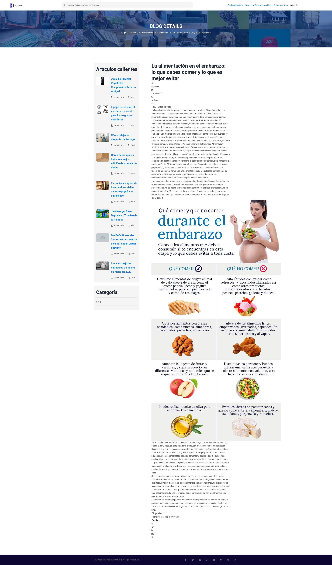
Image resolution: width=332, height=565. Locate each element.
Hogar (123, 32)
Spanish (294, 5)
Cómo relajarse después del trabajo (123, 137)
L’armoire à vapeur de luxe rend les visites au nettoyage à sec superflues (124, 189)
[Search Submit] (65, 5)
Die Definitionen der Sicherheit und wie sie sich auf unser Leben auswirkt (124, 241)
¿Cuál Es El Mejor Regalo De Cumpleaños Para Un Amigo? (123, 85)
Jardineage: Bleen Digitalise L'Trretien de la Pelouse (124, 216)
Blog (247, 5)
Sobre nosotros (281, 5)
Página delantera (235, 5)
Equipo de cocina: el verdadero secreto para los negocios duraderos (123, 113)
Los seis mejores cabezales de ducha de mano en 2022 (123, 268)
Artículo (132, 32)
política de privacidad (261, 5)
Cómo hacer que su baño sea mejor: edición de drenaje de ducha (124, 161)
